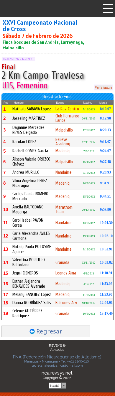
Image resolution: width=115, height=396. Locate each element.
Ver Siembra (103, 87)
